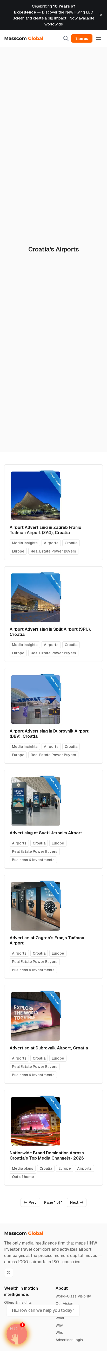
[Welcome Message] (16, 1334)
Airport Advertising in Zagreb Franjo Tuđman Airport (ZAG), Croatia (45, 530)
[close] (101, 15)
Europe (18, 551)
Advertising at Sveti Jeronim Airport (46, 833)
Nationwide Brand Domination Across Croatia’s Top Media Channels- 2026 (47, 1155)
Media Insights (25, 543)
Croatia (71, 543)
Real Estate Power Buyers (53, 551)
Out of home (23, 1176)
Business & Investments (33, 859)
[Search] (66, 38)
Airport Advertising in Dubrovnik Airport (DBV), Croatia (49, 733)
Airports (51, 543)
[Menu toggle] (99, 38)
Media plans (22, 1168)
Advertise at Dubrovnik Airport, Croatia (49, 1048)
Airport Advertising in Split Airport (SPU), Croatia (50, 632)
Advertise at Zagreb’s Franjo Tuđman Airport (47, 940)
